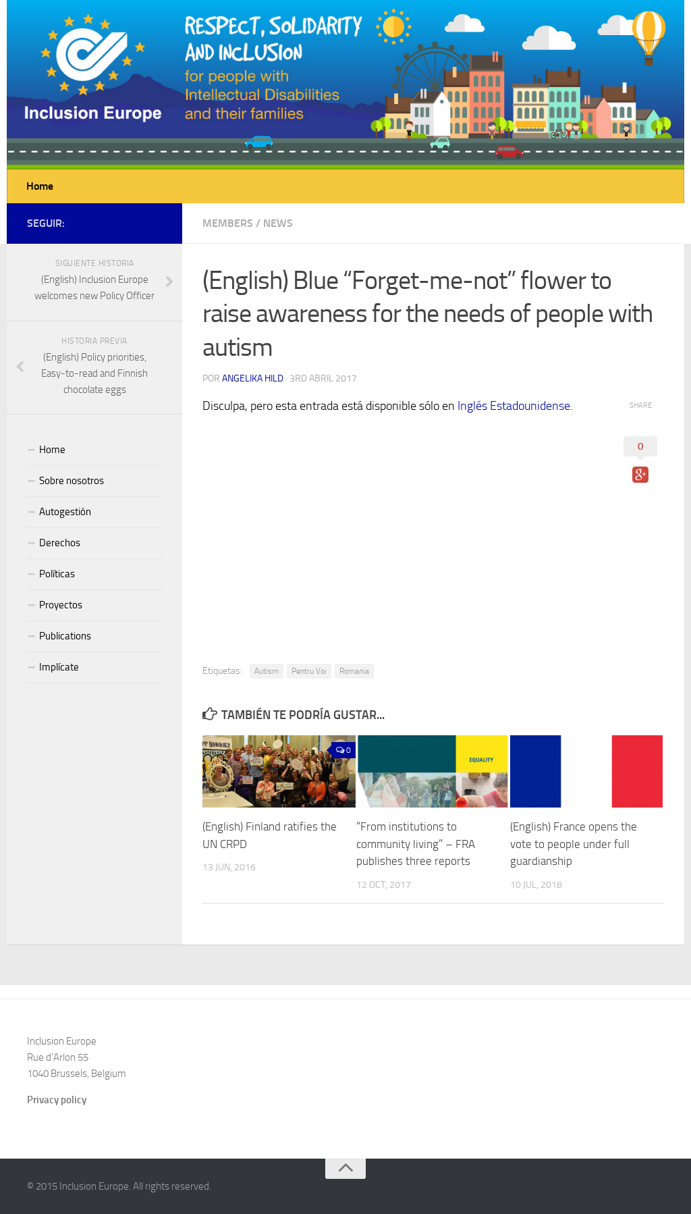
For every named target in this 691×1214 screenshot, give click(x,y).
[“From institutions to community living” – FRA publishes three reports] (432, 771)
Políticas (57, 574)
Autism (266, 671)
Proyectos (60, 605)
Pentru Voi (309, 671)
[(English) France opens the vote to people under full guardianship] (586, 771)
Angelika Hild (252, 378)
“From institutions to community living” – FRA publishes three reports (415, 844)
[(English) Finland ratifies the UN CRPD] (279, 771)
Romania (354, 671)
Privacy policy (56, 1100)
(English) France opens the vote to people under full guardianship (573, 844)
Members (227, 223)
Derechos (59, 543)
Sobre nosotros (71, 481)
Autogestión (65, 512)
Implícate (59, 667)
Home (39, 186)
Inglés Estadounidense (514, 405)
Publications (65, 636)
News (278, 223)
